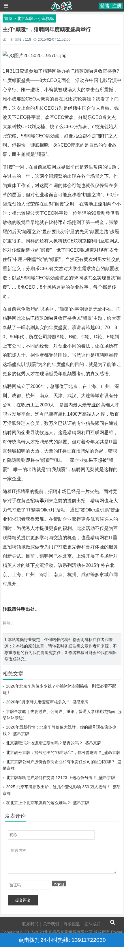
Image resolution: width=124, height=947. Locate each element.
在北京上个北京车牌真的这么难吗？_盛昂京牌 (47, 802)
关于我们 (51, 924)
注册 (116, 5)
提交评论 (22, 900)
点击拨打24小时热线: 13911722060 (62, 940)
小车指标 (46, 18)
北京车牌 (25, 18)
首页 (8, 18)
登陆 (104, 5)
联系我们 (30, 924)
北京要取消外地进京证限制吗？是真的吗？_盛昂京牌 (53, 743)
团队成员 (92, 924)
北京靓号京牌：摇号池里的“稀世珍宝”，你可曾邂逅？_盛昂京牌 (63, 752)
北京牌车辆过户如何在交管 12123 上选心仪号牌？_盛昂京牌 (60, 777)
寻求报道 (72, 924)
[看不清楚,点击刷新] (59, 883)
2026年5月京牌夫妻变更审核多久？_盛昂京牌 (47, 702)
